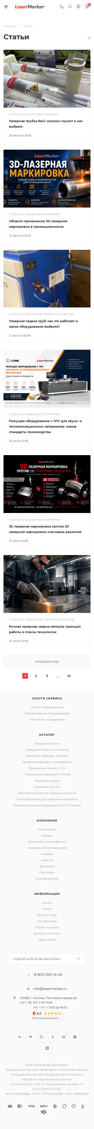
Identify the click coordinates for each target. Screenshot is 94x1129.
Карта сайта (47, 939)
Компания (47, 820)
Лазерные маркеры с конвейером (47, 762)
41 (69, 676)
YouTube (41, 1037)
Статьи (47, 908)
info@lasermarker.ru (50, 989)
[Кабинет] (78, 7)
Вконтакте (19, 1037)
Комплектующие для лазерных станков (47, 793)
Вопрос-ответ (47, 915)
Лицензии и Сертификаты (47, 841)
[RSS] (89, 38)
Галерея (47, 854)
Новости (47, 860)
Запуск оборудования (47, 707)
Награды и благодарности (47, 848)
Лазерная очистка (47, 787)
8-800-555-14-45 (48, 974)
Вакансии (47, 866)
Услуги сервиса (47, 698)
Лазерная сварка (47, 780)
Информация (47, 893)
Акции (47, 902)
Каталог (47, 734)
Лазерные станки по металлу (47, 749)
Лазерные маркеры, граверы (47, 756)
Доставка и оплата (47, 933)
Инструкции (47, 921)
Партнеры (47, 872)
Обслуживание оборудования (47, 713)
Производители (47, 878)
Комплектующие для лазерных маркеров (47, 799)
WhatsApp (75, 1037)
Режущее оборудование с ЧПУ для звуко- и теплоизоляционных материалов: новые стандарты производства (45, 426)
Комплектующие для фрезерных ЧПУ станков (47, 805)
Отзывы (47, 835)
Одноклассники (52, 1037)
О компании (47, 829)
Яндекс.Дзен (47, 1048)
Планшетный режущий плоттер (47, 774)
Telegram (30, 1037)
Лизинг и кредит (47, 927)
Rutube (63, 1037)
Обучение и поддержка (47, 719)
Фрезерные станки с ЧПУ (47, 768)
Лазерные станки (47, 743)
